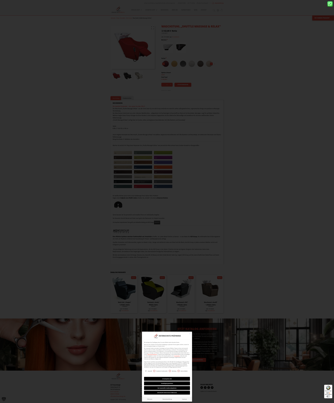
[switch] (328, 396)
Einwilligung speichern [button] (167, 383)
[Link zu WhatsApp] (330, 4)
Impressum (184, 399)
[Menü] (331, 386)
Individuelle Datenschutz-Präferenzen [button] (167, 392)
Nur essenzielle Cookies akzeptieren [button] (167, 388)
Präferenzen (149, 399)
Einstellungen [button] (177, 356)
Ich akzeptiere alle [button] (167, 379)
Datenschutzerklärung (152, 354)
